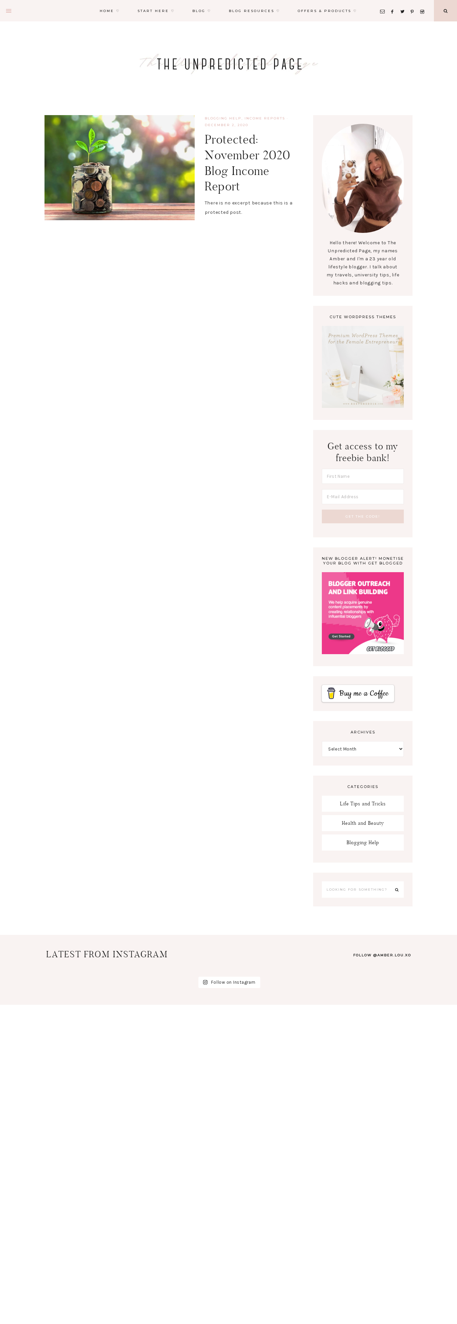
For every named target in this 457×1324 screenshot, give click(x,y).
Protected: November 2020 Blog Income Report (247, 163)
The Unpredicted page (228, 63)
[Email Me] (383, 3)
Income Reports (265, 118)
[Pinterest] (414, 3)
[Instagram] (423, 3)
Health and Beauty (363, 823)
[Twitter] (404, 3)
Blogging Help (223, 118)
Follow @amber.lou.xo (382, 955)
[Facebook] (394, 3)
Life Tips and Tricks (363, 803)
